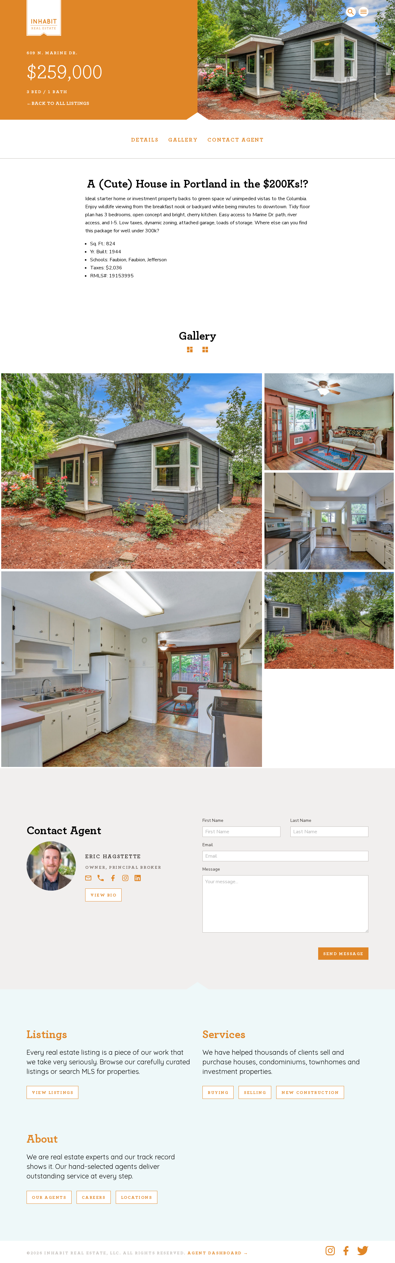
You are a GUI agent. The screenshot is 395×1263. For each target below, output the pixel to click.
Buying (218, 1093)
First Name (212, 820)
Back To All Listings (60, 103)
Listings (47, 1034)
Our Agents (49, 1197)
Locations (136, 1197)
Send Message (343, 954)
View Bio (103, 895)
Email (207, 845)
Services (224, 1034)
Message (211, 869)
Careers (94, 1197)
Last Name (300, 820)
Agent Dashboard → (217, 1253)
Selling (255, 1093)
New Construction (310, 1093)
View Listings (52, 1093)
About (42, 1139)
